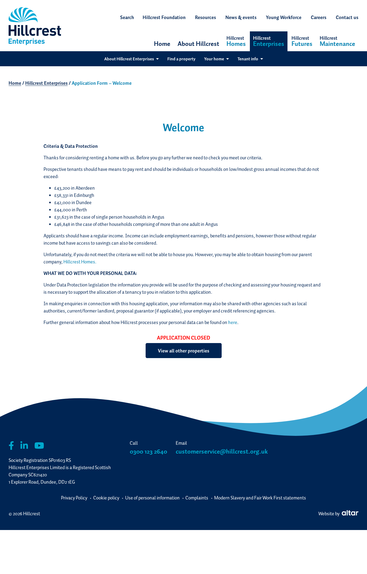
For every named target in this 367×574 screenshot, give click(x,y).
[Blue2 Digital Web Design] (349, 513)
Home (162, 43)
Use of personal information (152, 497)
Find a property (181, 59)
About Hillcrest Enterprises (129, 59)
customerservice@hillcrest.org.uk (222, 451)
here (232, 322)
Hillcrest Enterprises (46, 83)
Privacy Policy (74, 497)
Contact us (347, 17)
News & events (241, 17)
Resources (205, 17)
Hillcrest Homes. (79, 261)
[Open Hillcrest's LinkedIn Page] (24, 445)
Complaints (196, 497)
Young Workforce (283, 17)
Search (127, 17)
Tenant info (248, 59)
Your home (214, 59)
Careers (318, 17)
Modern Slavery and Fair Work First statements (260, 497)
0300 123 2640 (148, 451)
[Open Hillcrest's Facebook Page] (11, 445)
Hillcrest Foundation (164, 17)
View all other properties (183, 350)
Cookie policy (106, 497)
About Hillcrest (198, 43)
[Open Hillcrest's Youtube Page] (39, 445)
